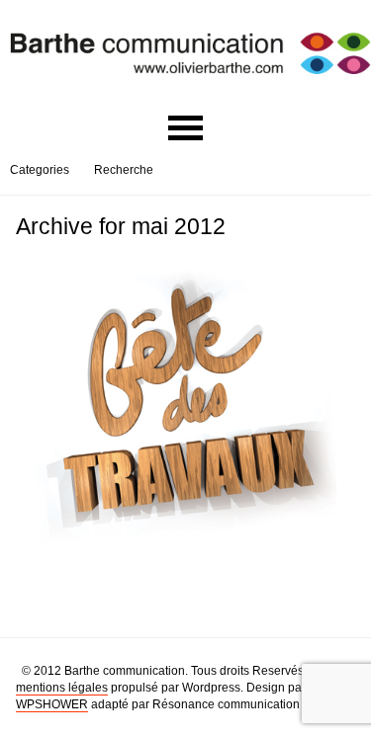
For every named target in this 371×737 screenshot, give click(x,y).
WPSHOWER (52, 704)
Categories (39, 170)
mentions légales (62, 688)
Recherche (123, 170)
